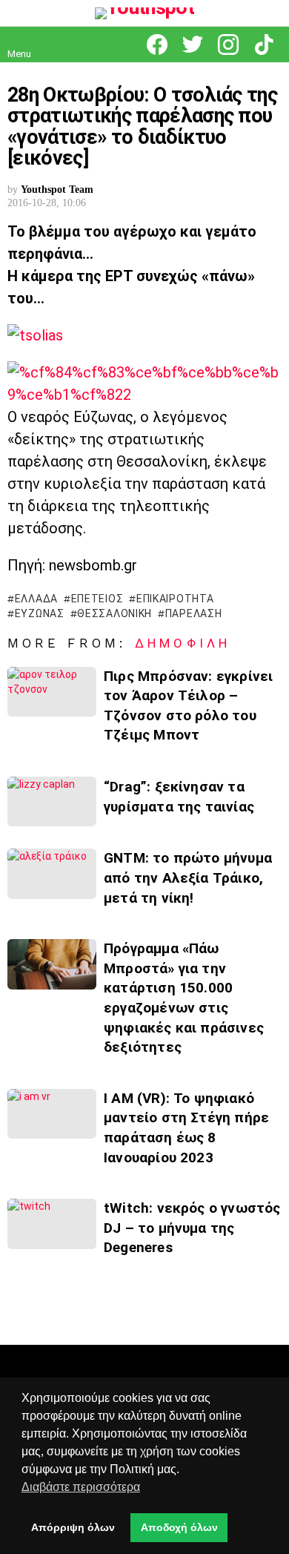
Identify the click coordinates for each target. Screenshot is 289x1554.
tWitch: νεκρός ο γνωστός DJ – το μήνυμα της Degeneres (192, 1227)
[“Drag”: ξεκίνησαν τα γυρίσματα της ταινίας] (51, 801)
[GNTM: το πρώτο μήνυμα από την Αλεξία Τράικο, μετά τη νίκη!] (51, 873)
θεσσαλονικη (114, 613)
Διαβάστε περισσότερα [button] (80, 1487)
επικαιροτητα (174, 599)
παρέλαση (193, 613)
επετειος (97, 599)
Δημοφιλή (182, 643)
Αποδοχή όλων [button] (179, 1527)
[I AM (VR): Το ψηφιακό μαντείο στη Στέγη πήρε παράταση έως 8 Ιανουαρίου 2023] (51, 1114)
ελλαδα (36, 599)
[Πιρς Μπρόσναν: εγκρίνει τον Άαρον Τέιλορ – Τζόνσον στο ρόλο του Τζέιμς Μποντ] (51, 692)
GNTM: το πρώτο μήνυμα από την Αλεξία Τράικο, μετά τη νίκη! (188, 877)
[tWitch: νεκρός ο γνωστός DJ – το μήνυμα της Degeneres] (51, 1223)
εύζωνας (39, 613)
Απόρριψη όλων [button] (73, 1527)
